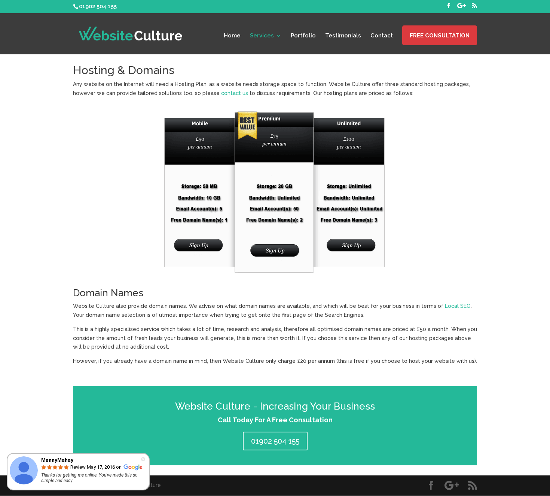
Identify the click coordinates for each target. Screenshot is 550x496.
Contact (381, 36)
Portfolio (303, 36)
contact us (234, 93)
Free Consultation (440, 36)
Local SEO (458, 306)
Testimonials (343, 36)
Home (232, 36)
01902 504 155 (275, 441)
